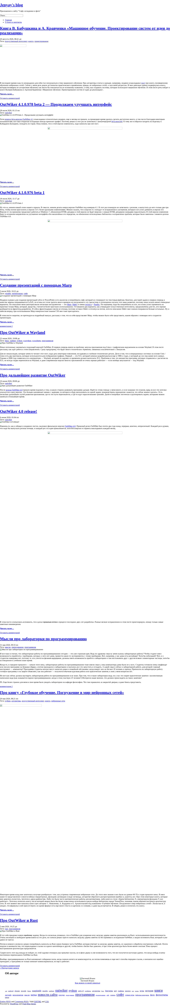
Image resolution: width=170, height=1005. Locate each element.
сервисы (112, 995)
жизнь (137, 991)
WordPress (14, 1004)
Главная (8, 20)
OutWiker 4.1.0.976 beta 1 (22, 192)
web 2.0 (81, 991)
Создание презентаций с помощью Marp (36, 285)
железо (128, 991)
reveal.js (88, 304)
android (10, 991)
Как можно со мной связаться (87, 983)
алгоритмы (16, 701)
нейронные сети (58, 701)
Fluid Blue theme (29, 1004)
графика (121, 991)
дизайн (8, 293)
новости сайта (47, 994)
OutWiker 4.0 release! (18, 411)
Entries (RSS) (5, 1002)
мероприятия (18, 995)
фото (152, 995)
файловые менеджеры (142, 995)
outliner (13, 341)
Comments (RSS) (21, 1002)
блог (102, 991)
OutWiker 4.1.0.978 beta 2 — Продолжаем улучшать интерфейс (56, 104)
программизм (47, 341)
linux (7, 341)
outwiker (8, 113)
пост (143, 83)
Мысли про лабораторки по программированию (43, 639)
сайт (108, 995)
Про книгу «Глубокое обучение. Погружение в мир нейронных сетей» (62, 692)
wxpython (27, 341)
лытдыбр (8, 995)
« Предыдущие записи (9, 968)
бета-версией (116, 121)
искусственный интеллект (16, 41)
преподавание (18, 647)
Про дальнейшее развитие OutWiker (32, 375)
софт (26, 293)
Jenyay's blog (11, 5)
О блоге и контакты (13, 22)
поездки (62, 995)
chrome (17, 991)
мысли (8, 647)
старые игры (129, 995)
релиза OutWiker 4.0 (14, 390)
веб (115, 991)
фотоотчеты (162, 995)
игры (142, 991)
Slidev (74, 304)
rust (6, 929)
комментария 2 (6, 326)
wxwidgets (36, 341)
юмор (7, 997)
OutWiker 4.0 (70, 426)
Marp (69, 304)
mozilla (45, 991)
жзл (133, 991)
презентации (17, 293)
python (19, 341)
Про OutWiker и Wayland (22, 332)
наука (34, 994)
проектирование (41, 41)
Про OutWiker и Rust (19, 920)
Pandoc (97, 304)
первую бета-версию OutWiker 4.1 (19, 119)
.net (6, 991)
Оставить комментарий (10, 98)
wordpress (88, 991)
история (149, 990)
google (23, 991)
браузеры (109, 991)
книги (30, 41)
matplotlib (36, 991)
